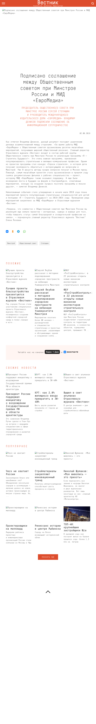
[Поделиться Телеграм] (18, 231)
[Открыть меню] (3, 3)
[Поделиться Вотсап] (24, 231)
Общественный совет (27, 243)
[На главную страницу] (48, 3)
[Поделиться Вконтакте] (8, 231)
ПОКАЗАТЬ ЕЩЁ (48, 557)
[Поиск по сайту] (92, 3)
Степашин (44, 243)
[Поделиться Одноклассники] (12, 231)
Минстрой (11, 243)
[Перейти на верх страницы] (48, 591)
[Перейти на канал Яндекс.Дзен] (52, 352)
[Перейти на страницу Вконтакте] (70, 352)
